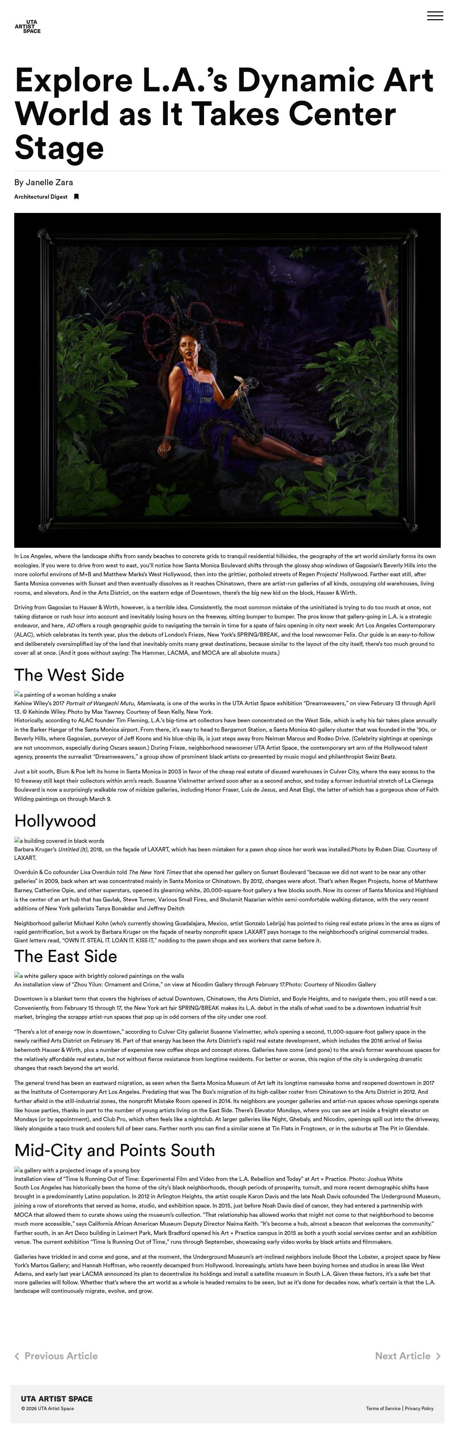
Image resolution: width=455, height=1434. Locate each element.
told (149, 872)
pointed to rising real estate (332, 923)
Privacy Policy (419, 1408)
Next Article (402, 1356)
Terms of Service (383, 1408)
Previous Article (61, 1356)
